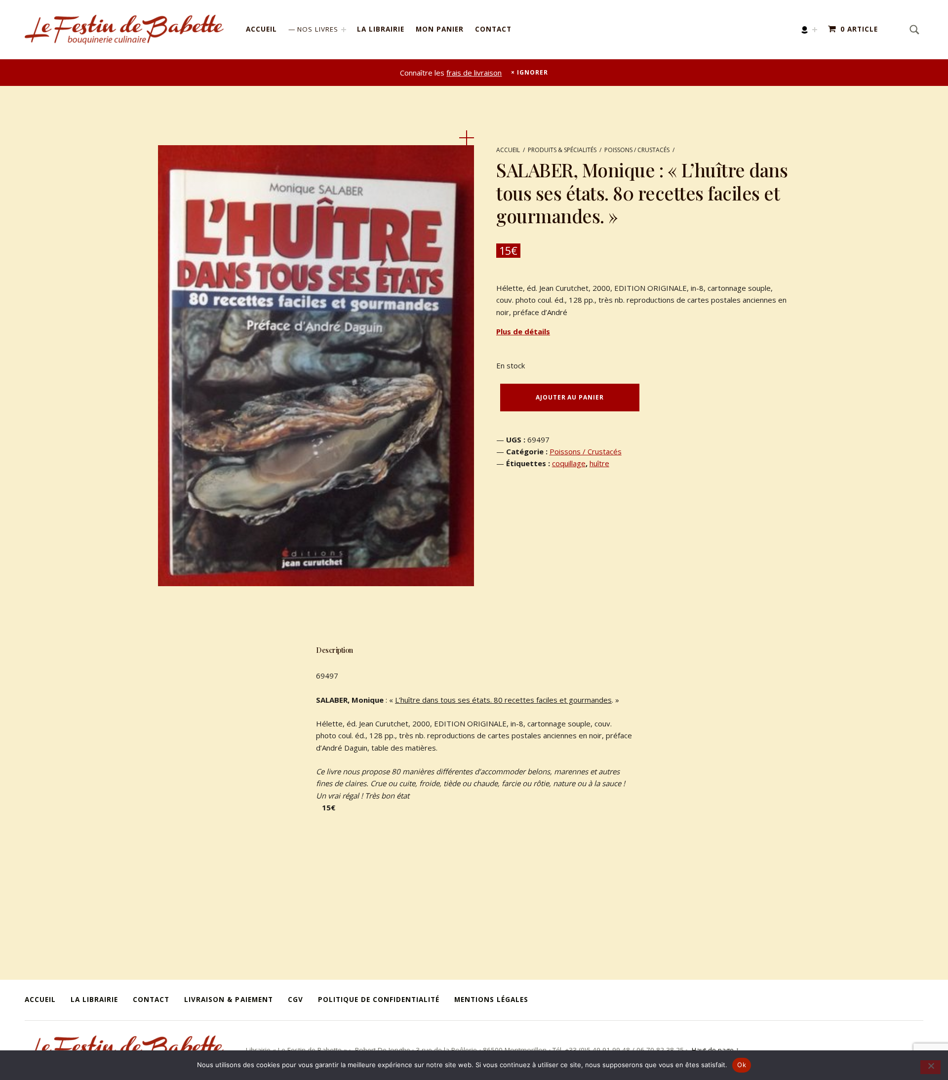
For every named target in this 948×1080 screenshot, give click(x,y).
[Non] (930, 1067)
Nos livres (317, 29)
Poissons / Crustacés (637, 150)
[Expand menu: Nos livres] (343, 29)
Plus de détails (523, 331)
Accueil (261, 29)
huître (599, 463)
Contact (493, 29)
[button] (466, 137)
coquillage (569, 463)
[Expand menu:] (814, 29)
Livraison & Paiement (228, 999)
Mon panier (440, 29)
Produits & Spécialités (562, 150)
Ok (741, 1065)
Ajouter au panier (569, 397)
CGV (295, 999)
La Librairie (380, 29)
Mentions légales (491, 999)
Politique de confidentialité (378, 999)
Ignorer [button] (532, 72)
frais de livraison (474, 73)
